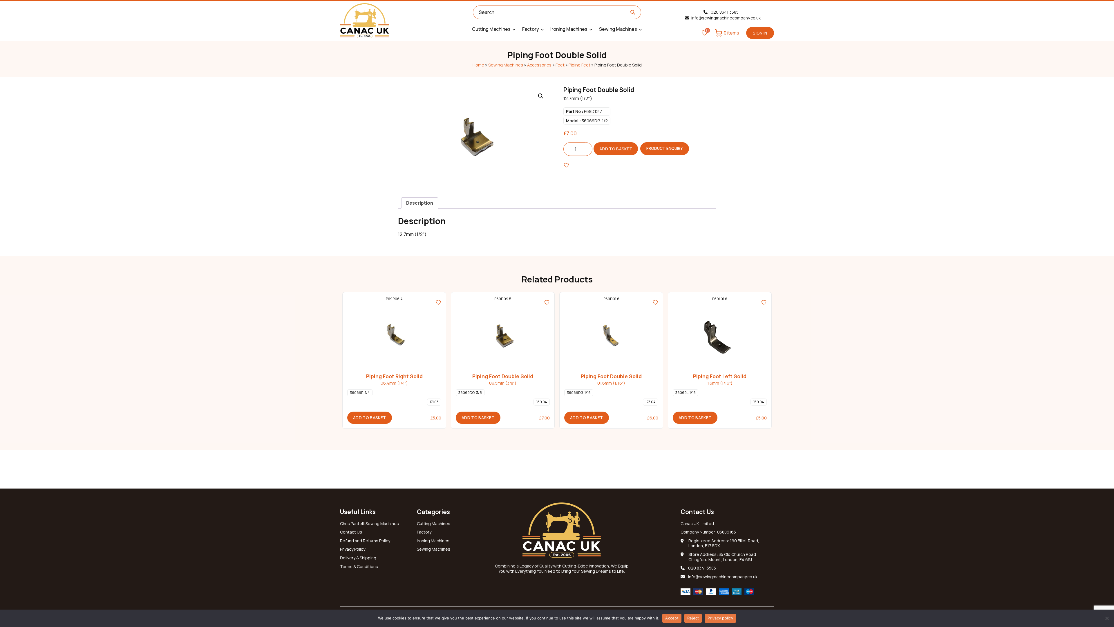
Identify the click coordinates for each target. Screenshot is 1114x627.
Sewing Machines (505, 65)
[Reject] (1107, 618)
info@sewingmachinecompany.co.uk (726, 18)
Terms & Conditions (359, 566)
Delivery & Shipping (358, 558)
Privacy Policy (352, 549)
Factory (424, 532)
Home (478, 65)
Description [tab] (419, 203)
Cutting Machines (433, 523)
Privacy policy (720, 618)
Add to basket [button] (369, 417)
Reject (693, 618)
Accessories (539, 65)
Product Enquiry (664, 148)
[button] (541, 96)
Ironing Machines (433, 540)
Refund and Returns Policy (365, 540)
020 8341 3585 (724, 12)
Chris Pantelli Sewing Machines (369, 523)
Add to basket (615, 149)
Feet (560, 65)
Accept (672, 618)
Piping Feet (579, 65)
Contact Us (351, 532)
